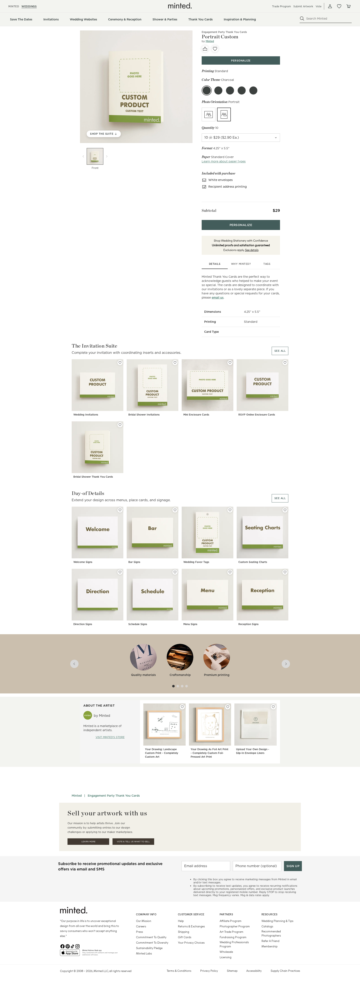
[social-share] (205, 48)
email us (218, 297)
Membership (269, 946)
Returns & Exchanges (191, 926)
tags (266, 263)
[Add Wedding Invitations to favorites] (120, 362)
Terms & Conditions (179, 971)
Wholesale (226, 952)
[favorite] (215, 48)
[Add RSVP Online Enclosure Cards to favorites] (285, 362)
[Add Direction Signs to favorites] (120, 572)
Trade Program (281, 6)
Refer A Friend (270, 941)
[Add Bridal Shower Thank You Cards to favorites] (120, 424)
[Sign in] (330, 6)
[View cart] (348, 6)
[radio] (208, 114)
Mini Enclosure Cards (196, 414)
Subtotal (209, 210)
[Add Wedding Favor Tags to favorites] (230, 509)
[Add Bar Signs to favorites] (175, 509)
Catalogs (267, 926)
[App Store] (70, 954)
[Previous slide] (83, 156)
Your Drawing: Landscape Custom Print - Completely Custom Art (161, 753)
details (215, 263)
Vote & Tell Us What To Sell (133, 841)
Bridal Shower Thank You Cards (93, 476)
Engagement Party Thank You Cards (224, 32)
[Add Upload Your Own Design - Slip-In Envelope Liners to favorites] (273, 706)
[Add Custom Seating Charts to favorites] (285, 509)
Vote (318, 6)
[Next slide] (106, 156)
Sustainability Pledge (149, 948)
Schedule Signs (137, 624)
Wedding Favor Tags (196, 562)
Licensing (225, 957)
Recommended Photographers (271, 933)
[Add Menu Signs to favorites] (230, 572)
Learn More (88, 841)
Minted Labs (144, 953)
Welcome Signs (82, 562)
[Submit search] (302, 18)
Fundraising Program (233, 937)
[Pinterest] (67, 945)
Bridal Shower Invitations (144, 414)
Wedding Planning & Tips (277, 921)
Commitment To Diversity (152, 942)
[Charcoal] (207, 90)
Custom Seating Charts (252, 562)
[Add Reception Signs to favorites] (285, 572)
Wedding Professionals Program (234, 944)
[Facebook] (62, 945)
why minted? (241, 263)
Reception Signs (248, 624)
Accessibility (254, 971)
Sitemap (232, 971)
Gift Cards (184, 937)
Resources (269, 914)
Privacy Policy (209, 971)
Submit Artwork (303, 6)
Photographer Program (235, 926)
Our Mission (143, 921)
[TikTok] (72, 945)
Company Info (146, 914)
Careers (141, 926)
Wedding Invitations (85, 414)
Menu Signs (190, 624)
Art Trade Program (231, 932)
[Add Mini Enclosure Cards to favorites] (230, 362)
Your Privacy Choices (191, 942)
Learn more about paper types (224, 161)
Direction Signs (82, 624)
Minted (210, 41)
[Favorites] (339, 6)
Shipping (183, 932)
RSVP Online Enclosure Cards (256, 414)
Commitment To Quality (151, 937)
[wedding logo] (180, 6)
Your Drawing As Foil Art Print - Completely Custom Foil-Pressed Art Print (209, 753)
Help (181, 921)
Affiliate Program (230, 921)
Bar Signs (134, 562)
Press (139, 932)
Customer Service (191, 914)
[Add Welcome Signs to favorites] (120, 509)
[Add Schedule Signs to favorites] (175, 572)
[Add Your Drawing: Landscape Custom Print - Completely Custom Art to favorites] (182, 706)
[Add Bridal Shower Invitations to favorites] (175, 362)
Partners (226, 914)
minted (13, 6)
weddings (29, 6)
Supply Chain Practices (285, 971)
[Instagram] (77, 945)
